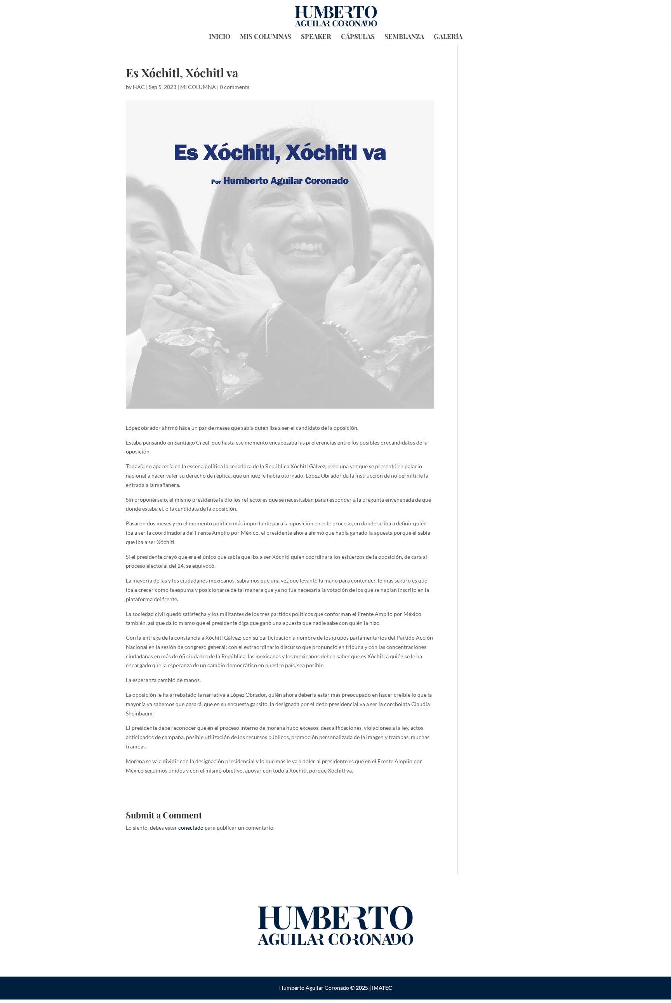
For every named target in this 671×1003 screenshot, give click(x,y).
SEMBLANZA (404, 36)
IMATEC (382, 987)
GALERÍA (448, 36)
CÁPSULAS (358, 36)
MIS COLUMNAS (265, 36)
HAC (139, 87)
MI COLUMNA (198, 87)
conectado (190, 827)
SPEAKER (316, 36)
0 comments (234, 87)
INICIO (219, 36)
